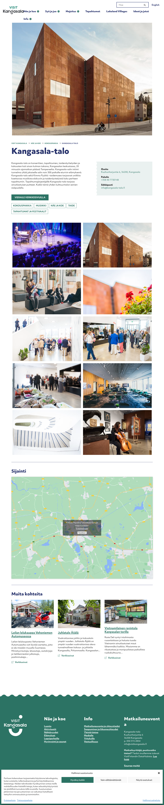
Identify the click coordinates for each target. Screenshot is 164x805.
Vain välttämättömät (111, 780)
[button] (159, 773)
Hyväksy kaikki (77, 780)
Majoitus (71, 11)
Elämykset (49, 735)
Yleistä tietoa (91, 732)
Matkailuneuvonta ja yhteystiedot (102, 726)
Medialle (88, 735)
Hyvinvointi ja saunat (55, 741)
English (155, 4)
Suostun (82, 532)
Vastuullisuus (91, 741)
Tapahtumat (92, 11)
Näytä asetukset (144, 780)
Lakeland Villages (116, 11)
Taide (71, 205)
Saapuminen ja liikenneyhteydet (101, 729)
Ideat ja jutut (141, 11)
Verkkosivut (20, 662)
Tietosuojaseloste (24, 800)
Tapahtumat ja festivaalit (29, 211)
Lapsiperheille (51, 738)
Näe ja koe (30, 11)
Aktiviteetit (50, 729)
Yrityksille (89, 738)
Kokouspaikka (22, 205)
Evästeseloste (10, 800)
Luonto (47, 726)
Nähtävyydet (51, 732)
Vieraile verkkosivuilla (30, 197)
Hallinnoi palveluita (151, 800)
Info (26, 19)
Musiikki (41, 205)
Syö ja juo (51, 11)
